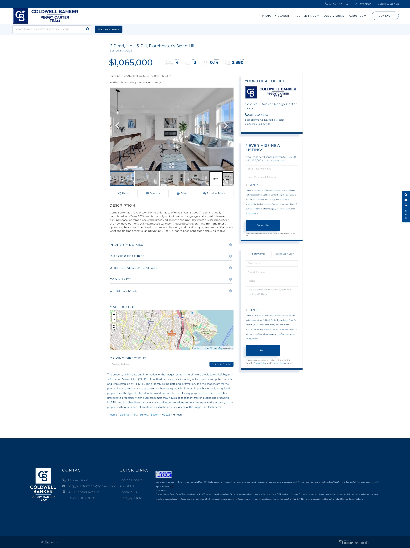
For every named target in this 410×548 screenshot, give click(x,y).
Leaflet (196, 348)
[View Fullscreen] (114, 326)
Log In (382, 3)
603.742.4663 (338, 3)
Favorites (364, 3)
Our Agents (264, 124)
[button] (87, 29)
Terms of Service (278, 363)
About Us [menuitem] (356, 15)
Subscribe (263, 225)
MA (134, 414)
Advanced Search (110, 29)
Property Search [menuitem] (275, 15)
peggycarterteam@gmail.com (92, 486)
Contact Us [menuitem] (128, 492)
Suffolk (144, 414)
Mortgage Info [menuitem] (130, 498)
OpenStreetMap (213, 348)
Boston (155, 414)
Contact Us (251, 124)
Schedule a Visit (284, 254)
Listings (124, 414)
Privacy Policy (252, 213)
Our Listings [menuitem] (306, 15)
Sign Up (394, 3)
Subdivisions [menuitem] (334, 15)
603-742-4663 (258, 115)
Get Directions (221, 364)
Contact (385, 15)
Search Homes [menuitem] (131, 480)
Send (263, 350)
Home (113, 414)
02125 (166, 414)
